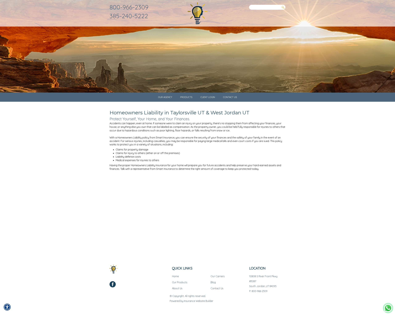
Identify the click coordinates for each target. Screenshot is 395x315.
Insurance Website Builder (198, 300)
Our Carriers (218, 276)
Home (175, 276)
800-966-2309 (129, 7)
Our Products (179, 282)
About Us (177, 288)
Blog (213, 282)
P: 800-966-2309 (258, 291)
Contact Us (217, 288)
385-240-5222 (129, 16)
